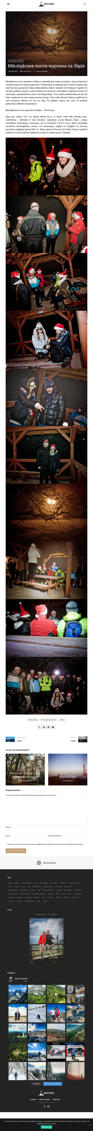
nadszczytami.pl (49, 863)
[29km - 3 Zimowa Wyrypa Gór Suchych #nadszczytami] (75, 1052)
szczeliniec (18, 897)
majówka (59, 890)
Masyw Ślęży (33, 720)
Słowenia (37, 897)
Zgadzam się (46, 1127)
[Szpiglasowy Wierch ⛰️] (18, 994)
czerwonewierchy (74, 883)
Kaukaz (33, 890)
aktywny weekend (13, 883)
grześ (23, 886)
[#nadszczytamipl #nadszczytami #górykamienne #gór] (56, 1071)
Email (8, 836)
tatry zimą (50, 897)
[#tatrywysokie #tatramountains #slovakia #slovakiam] (75, 1013)
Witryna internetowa (54, 836)
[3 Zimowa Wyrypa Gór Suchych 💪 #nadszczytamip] (56, 1052)
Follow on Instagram (54, 1084)
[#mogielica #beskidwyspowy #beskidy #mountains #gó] (75, 1071)
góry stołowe (68, 886)
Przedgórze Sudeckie (16, 61)
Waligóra (66, 897)
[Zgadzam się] (90, 1125)
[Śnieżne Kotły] (56, 994)
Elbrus (10, 886)
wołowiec (11, 901)
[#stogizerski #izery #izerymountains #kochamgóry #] (56, 1032)
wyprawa (19, 901)
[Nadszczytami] (46, 4)
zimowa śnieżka (29, 901)
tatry (43, 897)
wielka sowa (75, 897)
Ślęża (62, 720)
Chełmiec (63, 883)
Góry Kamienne (48, 886)
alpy (36, 883)
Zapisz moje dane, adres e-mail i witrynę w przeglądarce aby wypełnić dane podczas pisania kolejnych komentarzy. (45, 844)
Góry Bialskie (37, 886)
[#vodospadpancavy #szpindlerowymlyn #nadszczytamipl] (75, 1032)
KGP (39, 890)
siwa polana (77, 894)
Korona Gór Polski (48, 890)
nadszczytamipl (25, 894)
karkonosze (24, 890)
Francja (17, 886)
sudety (10, 897)
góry (28, 886)
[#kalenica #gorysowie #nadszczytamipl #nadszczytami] (37, 1071)
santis (69, 894)
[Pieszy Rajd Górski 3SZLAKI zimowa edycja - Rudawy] (75, 994)
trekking (58, 897)
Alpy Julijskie (44, 883)
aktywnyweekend (27, 883)
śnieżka (45, 901)
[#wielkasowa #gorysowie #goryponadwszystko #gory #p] (18, 1032)
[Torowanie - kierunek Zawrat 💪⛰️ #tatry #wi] (37, 1013)
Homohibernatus (13, 890)
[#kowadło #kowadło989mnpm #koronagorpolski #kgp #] (18, 1052)
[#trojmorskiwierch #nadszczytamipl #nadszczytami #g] (37, 1032)
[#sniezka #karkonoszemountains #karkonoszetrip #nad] (37, 1052)
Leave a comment (41, 71)
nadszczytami (12, 894)
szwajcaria (28, 897)
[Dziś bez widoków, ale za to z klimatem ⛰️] (37, 994)
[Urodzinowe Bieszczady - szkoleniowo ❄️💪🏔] (18, 1071)
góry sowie (58, 886)
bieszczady (54, 883)
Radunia (50, 894)
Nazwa (8, 827)
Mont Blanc (78, 890)
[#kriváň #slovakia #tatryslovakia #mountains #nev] (56, 1013)
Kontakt (56, 1099)
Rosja (63, 894)
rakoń (57, 894)
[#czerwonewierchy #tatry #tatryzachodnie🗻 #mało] (18, 1013)
